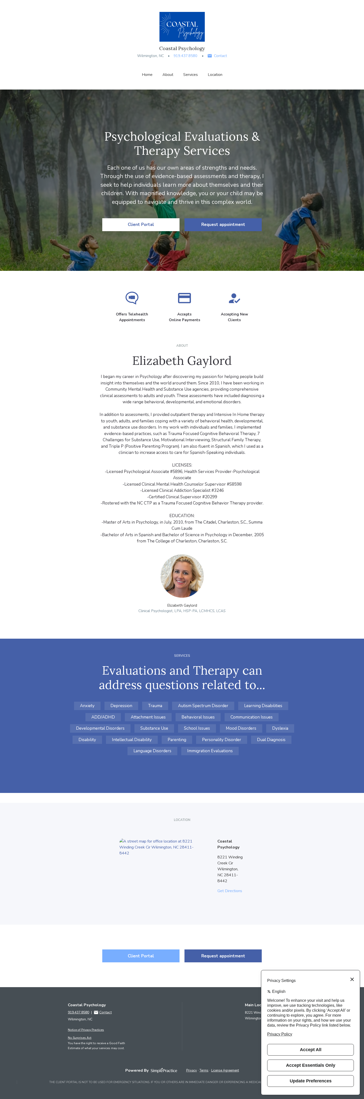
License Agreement (225, 1070)
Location (215, 74)
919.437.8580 (185, 55)
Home (147, 74)
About (167, 74)
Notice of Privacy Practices (86, 1030)
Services (190, 74)
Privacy (191, 1070)
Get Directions (229, 891)
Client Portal (141, 224)
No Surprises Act (79, 1038)
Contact (220, 55)
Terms (204, 1070)
